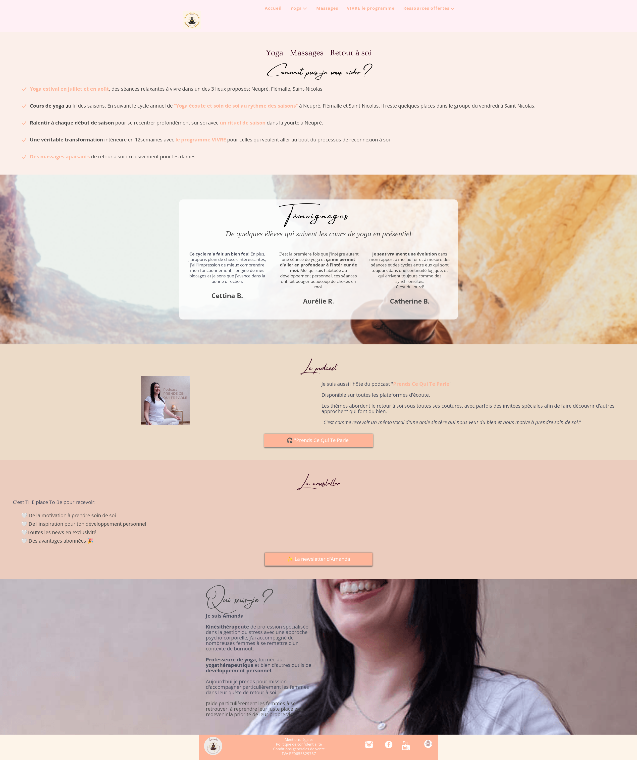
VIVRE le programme (371, 8)
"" (236, 105)
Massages (327, 8)
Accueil (273, 8)
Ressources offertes (426, 8)
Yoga (296, 8)
